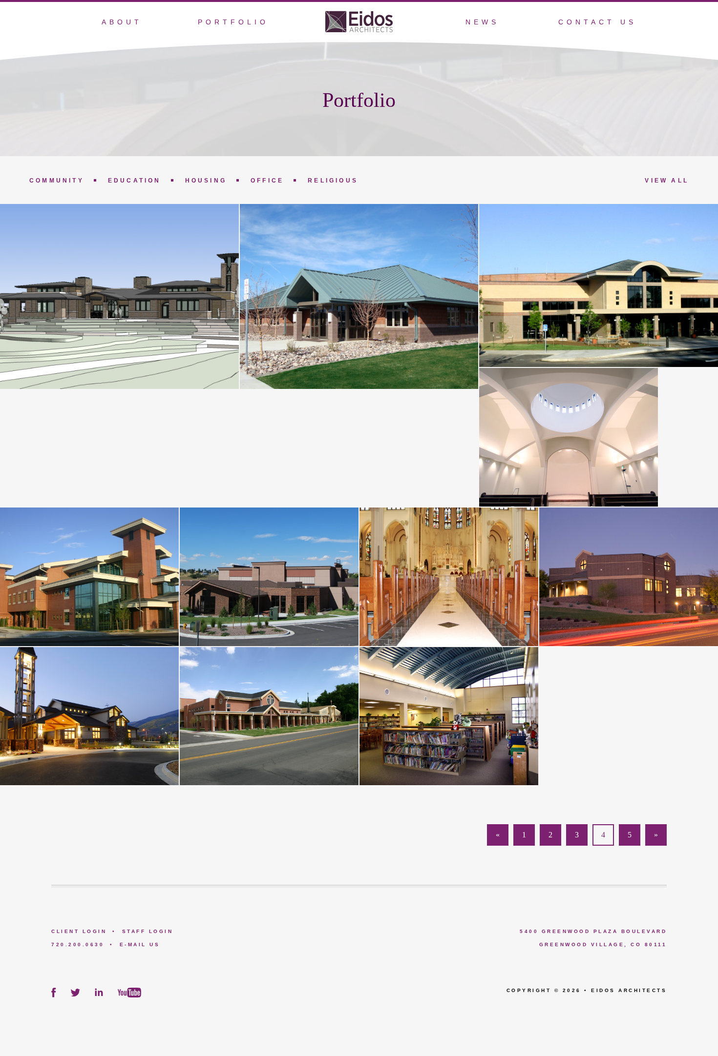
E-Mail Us (140, 944)
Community (56, 180)
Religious (333, 180)
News (482, 22)
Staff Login (147, 931)
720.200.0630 (77, 944)
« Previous (498, 838)
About (122, 22)
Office (267, 180)
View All (667, 180)
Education (134, 180)
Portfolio (233, 22)
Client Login (78, 931)
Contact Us (597, 22)
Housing (206, 180)
